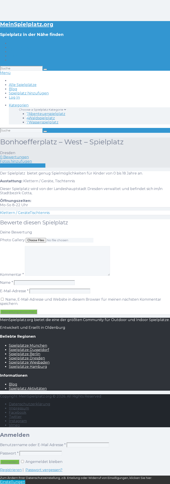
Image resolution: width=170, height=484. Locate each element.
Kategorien (19, 105)
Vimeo (14, 425)
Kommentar (12, 274)
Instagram (18, 421)
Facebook (17, 412)
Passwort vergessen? (43, 470)
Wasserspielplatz (42, 122)
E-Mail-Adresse (14, 291)
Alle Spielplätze (23, 47)
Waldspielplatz (41, 118)
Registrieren (11, 470)
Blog (13, 52)
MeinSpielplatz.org (26, 24)
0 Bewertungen (14, 157)
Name (6, 282)
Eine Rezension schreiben (22, 165)
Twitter (15, 417)
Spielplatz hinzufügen (29, 56)
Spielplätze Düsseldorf (29, 350)
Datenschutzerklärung (29, 404)
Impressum (19, 408)
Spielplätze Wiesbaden (29, 362)
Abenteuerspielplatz (46, 114)
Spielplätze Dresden (27, 358)
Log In (14, 60)
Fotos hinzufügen (16, 161)
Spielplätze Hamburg (28, 366)
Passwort (9, 453)
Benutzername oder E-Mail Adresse (33, 445)
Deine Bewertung (16, 232)
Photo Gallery (12, 240)
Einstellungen (12, 482)
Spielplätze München (28, 345)
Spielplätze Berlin (24, 354)
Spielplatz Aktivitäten (28, 388)
